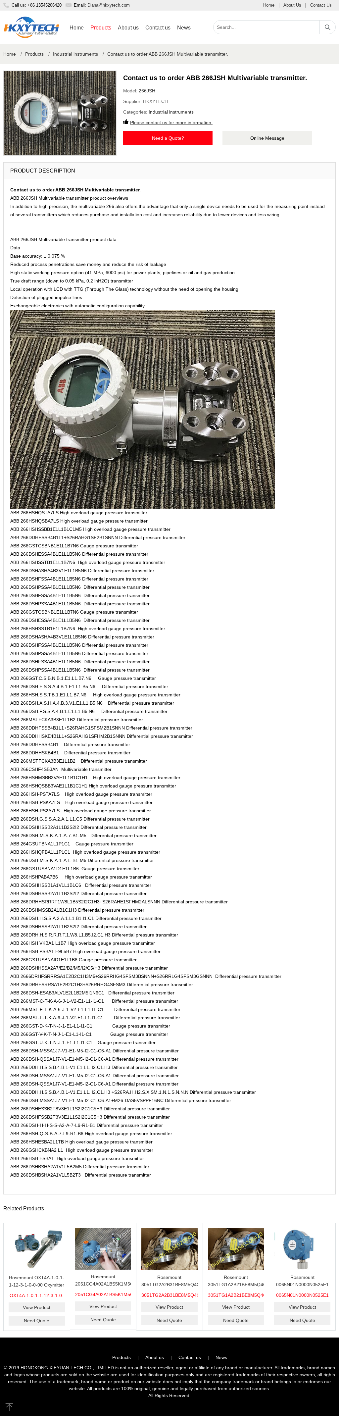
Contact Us (321, 5)
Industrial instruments (75, 54)
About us (128, 27)
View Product (36, 1307)
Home (268, 5)
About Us (292, 5)
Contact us (157, 27)
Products (100, 27)
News (184, 27)
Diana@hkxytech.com (108, 5)
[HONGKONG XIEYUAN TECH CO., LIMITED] (31, 27)
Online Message (267, 138)
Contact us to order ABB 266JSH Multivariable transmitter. (167, 54)
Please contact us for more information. (171, 122)
